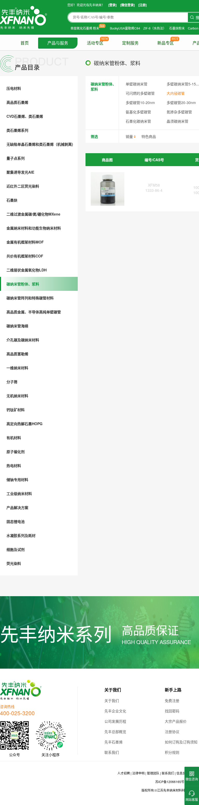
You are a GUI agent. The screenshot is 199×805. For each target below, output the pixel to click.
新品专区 (165, 43)
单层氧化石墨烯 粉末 (84, 28)
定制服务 (130, 43)
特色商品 (148, 136)
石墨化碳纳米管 (138, 121)
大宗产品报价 (176, 721)
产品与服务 (57, 43)
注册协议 (172, 731)
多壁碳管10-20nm (140, 102)
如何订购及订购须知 (181, 741)
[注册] (142, 5)
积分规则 (172, 752)
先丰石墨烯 (113, 741)
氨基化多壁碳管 (138, 111)
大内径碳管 (176, 93)
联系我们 (111, 752)
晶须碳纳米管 (177, 121)
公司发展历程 (115, 721)
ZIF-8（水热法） (154, 28)
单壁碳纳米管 (136, 83)
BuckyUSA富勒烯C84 (125, 28)
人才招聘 (123, 773)
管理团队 (153, 773)
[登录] (112, 5)
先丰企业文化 (115, 710)
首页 (24, 43)
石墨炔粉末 (177, 28)
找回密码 (172, 710)
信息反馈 (182, 773)
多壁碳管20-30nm (181, 102)
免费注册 (172, 700)
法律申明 (138, 773)
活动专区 (95, 43)
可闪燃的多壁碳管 (140, 93)
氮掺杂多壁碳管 (179, 111)
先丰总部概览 (115, 731)
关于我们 (111, 700)
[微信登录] (127, 5)
